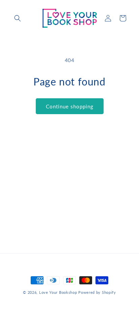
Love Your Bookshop (58, 292)
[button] (17, 18)
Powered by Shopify (97, 292)
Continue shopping (69, 106)
